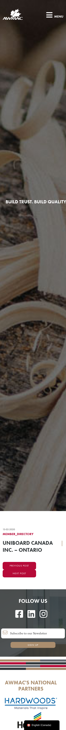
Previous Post (19, 565)
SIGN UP (33, 644)
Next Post (19, 573)
